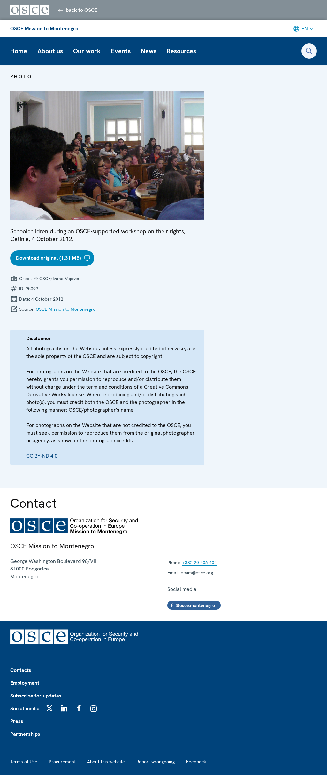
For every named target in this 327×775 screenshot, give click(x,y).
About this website (106, 761)
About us (50, 51)
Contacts (20, 670)
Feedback (196, 761)
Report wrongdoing (155, 761)
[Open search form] (309, 51)
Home (18, 51)
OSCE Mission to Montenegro (44, 28)
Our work (87, 51)
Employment (24, 683)
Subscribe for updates (36, 695)
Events (121, 51)
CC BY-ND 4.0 (41, 455)
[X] (49, 708)
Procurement (62, 761)
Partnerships (25, 734)
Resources (181, 51)
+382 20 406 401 (199, 562)
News (148, 51)
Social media (25, 708)
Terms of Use (23, 761)
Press (16, 721)
